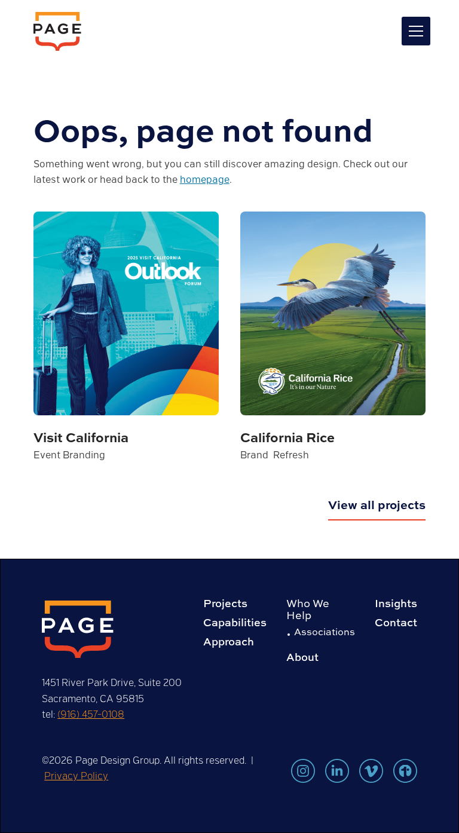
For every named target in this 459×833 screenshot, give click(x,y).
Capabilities (235, 623)
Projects (225, 604)
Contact (396, 623)
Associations (324, 632)
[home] (57, 31)
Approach (228, 642)
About (302, 657)
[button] (414, 31)
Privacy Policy (76, 775)
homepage (205, 179)
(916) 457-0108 (90, 713)
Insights (396, 604)
